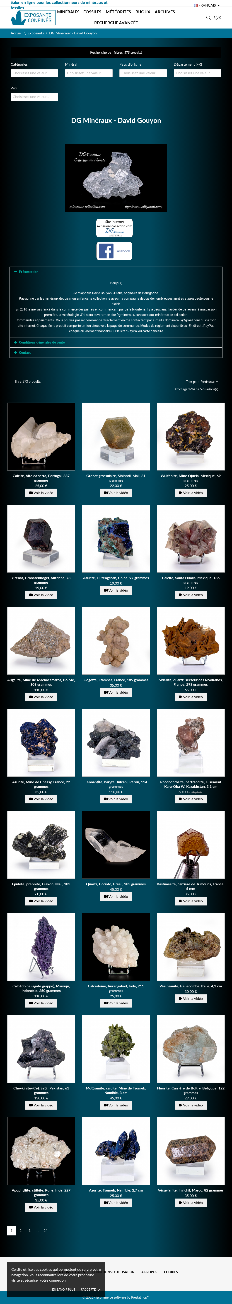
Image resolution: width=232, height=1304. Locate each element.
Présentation (29, 272)
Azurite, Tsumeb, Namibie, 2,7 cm (116, 1190)
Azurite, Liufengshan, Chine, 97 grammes (116, 578)
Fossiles (92, 12)
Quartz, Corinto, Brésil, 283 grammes (116, 884)
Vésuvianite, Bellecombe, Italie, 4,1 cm (191, 986)
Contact (25, 352)
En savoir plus (63, 1289)
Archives (165, 12)
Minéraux (68, 12)
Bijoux (142, 12)
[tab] (116, 272)
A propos (149, 1272)
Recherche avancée (116, 23)
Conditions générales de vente (42, 342)
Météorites (118, 12)
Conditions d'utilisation (113, 1272)
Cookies (171, 1272)
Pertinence (208, 381)
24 (45, 1230)
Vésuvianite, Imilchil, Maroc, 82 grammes (191, 1190)
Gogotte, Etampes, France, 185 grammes (116, 680)
